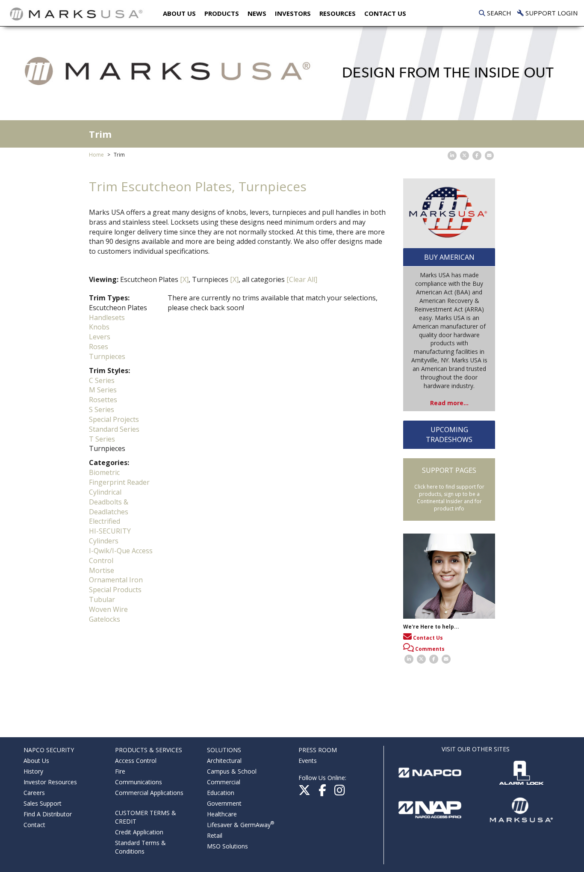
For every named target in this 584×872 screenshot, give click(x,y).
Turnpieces (107, 356)
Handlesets (107, 317)
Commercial (223, 782)
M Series (103, 389)
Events (307, 760)
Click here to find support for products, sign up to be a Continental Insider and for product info (449, 497)
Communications (138, 782)
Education (220, 793)
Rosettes (103, 399)
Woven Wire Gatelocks (108, 614)
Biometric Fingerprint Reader (119, 477)
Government (224, 803)
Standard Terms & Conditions (140, 847)
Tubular (102, 599)
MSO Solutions (227, 846)
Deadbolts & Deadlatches (108, 506)
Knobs (99, 327)
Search (498, 13)
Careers (34, 793)
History (33, 771)
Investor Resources (50, 782)
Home (96, 154)
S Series (101, 409)
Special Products (115, 589)
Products (221, 13)
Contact (34, 825)
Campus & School (232, 771)
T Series (102, 439)
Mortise (101, 570)
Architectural (224, 760)
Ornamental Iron (116, 579)
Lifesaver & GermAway (240, 825)
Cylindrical (105, 492)
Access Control (135, 760)
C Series (102, 380)
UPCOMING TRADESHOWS (449, 434)
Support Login (551, 13)
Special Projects (114, 419)
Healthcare (222, 814)
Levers (99, 336)
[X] (184, 279)
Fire (120, 771)
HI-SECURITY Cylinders (110, 536)
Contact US (385, 13)
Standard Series (114, 429)
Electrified (104, 521)
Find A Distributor (48, 814)
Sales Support (43, 803)
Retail (214, 835)
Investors (293, 13)
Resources (337, 13)
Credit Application (139, 832)
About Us (179, 13)
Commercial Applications (149, 793)
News (257, 13)
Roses (98, 346)
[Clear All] (301, 279)
